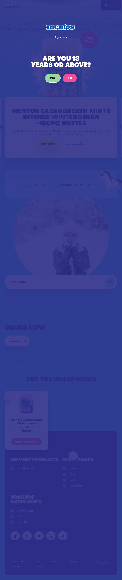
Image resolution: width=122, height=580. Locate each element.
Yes (52, 78)
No (69, 78)
